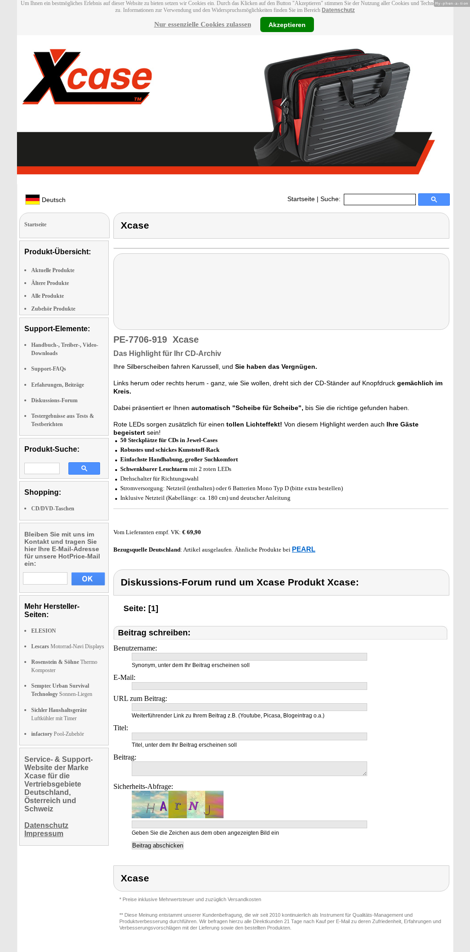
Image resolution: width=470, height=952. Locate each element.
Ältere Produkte (50, 283)
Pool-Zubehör (57, 734)
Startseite (301, 198)
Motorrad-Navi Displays (67, 646)
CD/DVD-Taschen (52, 508)
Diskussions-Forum (54, 400)
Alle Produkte (47, 296)
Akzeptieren (287, 24)
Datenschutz (338, 10)
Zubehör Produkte (53, 309)
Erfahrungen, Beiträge (57, 385)
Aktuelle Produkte (52, 270)
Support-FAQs (48, 369)
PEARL (303, 549)
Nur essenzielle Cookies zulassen (202, 24)
